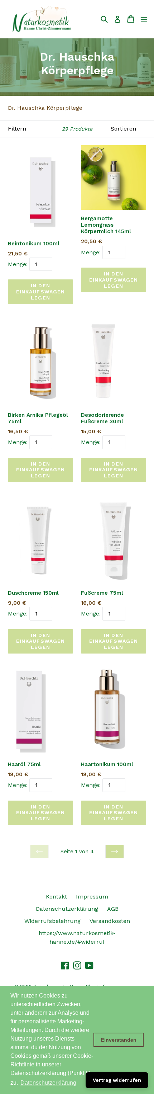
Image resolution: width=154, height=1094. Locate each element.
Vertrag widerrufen (117, 1080)
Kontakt (56, 896)
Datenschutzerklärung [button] (48, 1083)
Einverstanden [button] (118, 1040)
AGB (113, 908)
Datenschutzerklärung (67, 908)
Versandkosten (110, 921)
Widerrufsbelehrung (52, 921)
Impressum (92, 896)
